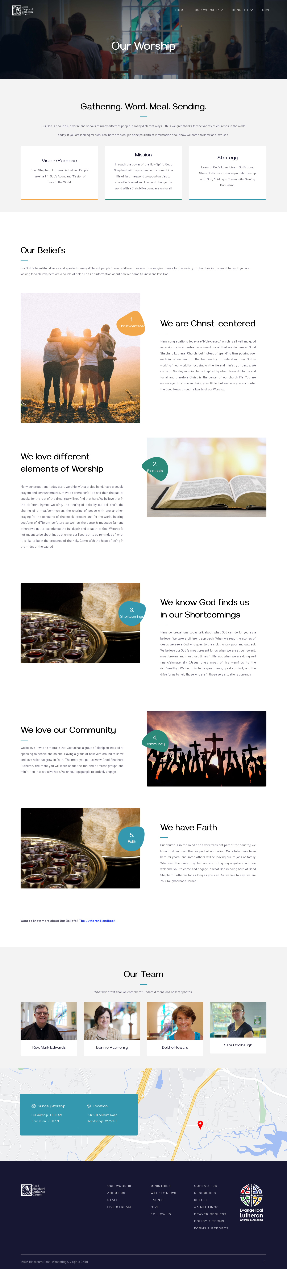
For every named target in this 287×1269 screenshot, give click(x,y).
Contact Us (205, 1186)
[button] (209, 12)
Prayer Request (210, 1215)
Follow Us (161, 1215)
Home (180, 10)
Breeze (201, 1200)
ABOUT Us (116, 1193)
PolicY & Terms (209, 1222)
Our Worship (120, 1186)
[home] (22, 8)
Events (158, 1200)
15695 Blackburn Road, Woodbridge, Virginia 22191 (54, 1262)
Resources (205, 1193)
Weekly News (163, 1193)
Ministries (161, 1186)
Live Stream (119, 1208)
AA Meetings (206, 1208)
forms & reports (211, 1229)
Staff (113, 1200)
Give (266, 10)
